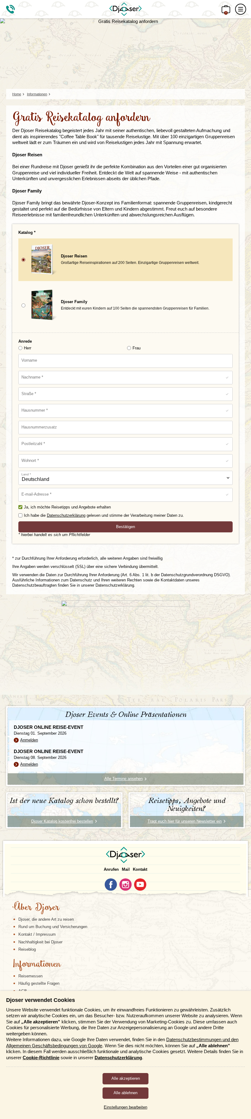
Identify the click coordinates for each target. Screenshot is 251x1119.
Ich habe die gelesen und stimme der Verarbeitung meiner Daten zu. (104, 515)
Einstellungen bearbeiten (125, 1107)
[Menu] (240, 9)
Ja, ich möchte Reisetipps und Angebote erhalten (67, 507)
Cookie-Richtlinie (41, 1057)
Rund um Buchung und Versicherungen (52, 926)
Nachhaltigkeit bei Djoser (40, 942)
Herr (27, 348)
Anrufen (111, 869)
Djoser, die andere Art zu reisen (46, 919)
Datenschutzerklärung (66, 515)
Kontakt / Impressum (37, 934)
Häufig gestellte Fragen (38, 983)
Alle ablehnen (125, 1092)
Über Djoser (35, 907)
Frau (136, 348)
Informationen (36, 964)
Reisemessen (30, 976)
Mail (126, 869)
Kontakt (140, 869)
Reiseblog (27, 949)
